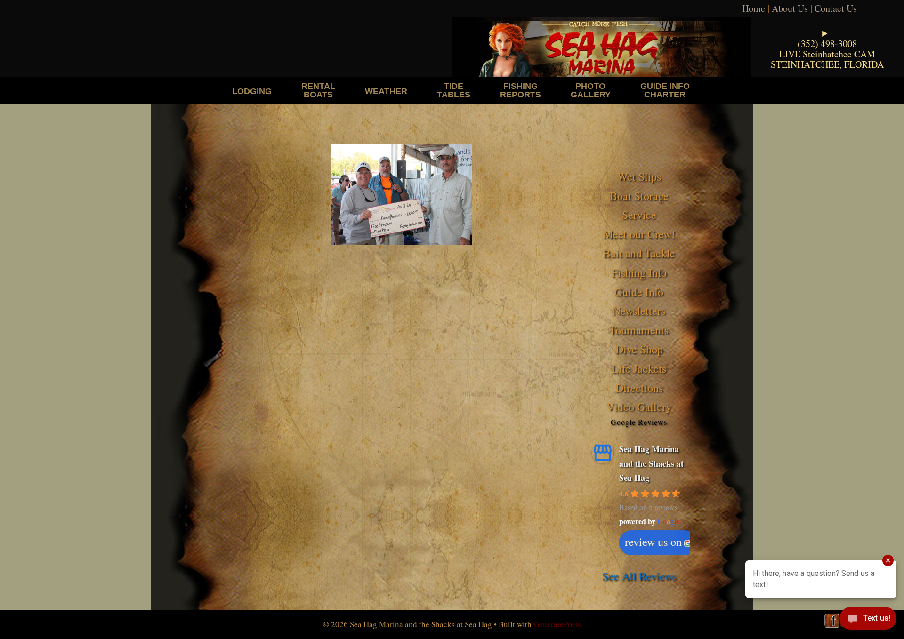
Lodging (252, 91)
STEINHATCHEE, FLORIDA (827, 64)
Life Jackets (639, 368)
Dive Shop (639, 349)
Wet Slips (639, 176)
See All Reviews (639, 575)
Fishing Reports (520, 90)
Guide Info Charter (665, 90)
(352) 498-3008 (827, 43)
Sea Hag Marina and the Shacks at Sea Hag (651, 463)
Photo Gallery (591, 90)
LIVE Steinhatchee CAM (827, 54)
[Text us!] (868, 620)
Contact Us (836, 8)
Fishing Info (639, 272)
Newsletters (639, 310)
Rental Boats (318, 90)
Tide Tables (453, 90)
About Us (790, 8)
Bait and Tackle (639, 253)
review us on (653, 541)
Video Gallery (638, 406)
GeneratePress (557, 624)
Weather (386, 91)
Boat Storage (639, 195)
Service (639, 214)
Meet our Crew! (639, 233)
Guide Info (638, 291)
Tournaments (639, 329)
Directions (639, 387)
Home (753, 8)
